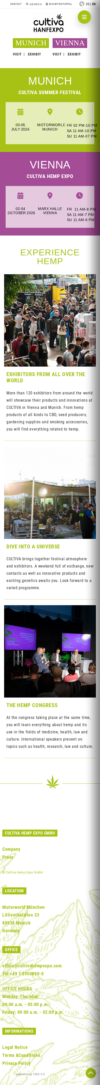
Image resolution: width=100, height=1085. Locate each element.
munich (50, 81)
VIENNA (70, 43)
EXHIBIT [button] (34, 54)
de (87, 4)
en (94, 4)
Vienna (50, 165)
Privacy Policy (16, 1063)
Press (8, 857)
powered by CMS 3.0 (30, 1074)
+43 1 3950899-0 (27, 973)
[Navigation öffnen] (84, 17)
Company (11, 849)
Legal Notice (15, 1047)
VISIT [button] (17, 54)
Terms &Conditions (21, 1055)
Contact (16, 4)
